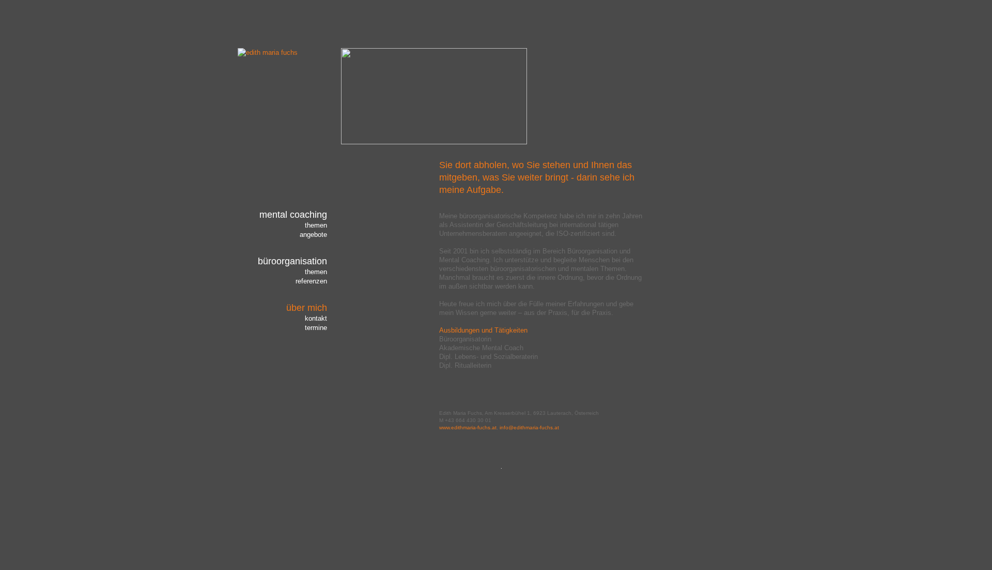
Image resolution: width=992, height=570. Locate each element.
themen (316, 225)
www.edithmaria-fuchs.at (468, 427)
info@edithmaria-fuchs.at (529, 427)
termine (316, 328)
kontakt (316, 318)
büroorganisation (292, 261)
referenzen (311, 281)
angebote (313, 234)
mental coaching (293, 214)
